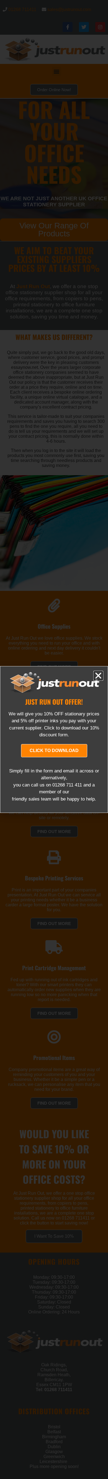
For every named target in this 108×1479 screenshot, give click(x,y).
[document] (54, 739)
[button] (98, 676)
